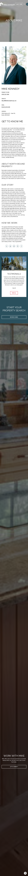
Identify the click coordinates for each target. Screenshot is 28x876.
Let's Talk (19, 4)
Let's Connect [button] (14, 766)
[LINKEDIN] (6, 246)
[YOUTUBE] (14, 246)
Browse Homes (14, 317)
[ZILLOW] (10, 246)
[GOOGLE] (17, 246)
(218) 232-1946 (5, 94)
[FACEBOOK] (21, 246)
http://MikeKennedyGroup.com (9, 100)
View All (14, 293)
